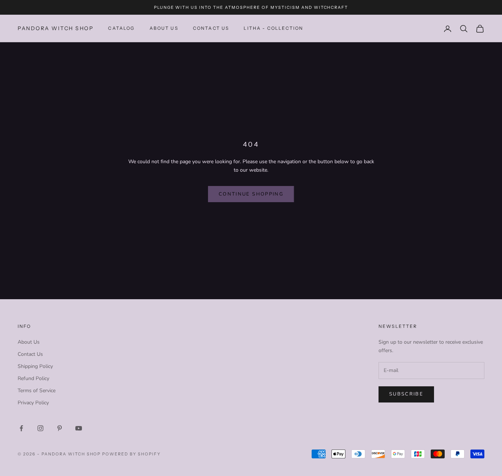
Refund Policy (33, 378)
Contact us (211, 28)
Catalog (121, 28)
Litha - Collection (273, 28)
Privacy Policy (33, 402)
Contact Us (30, 354)
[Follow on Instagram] (40, 428)
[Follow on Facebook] (21, 428)
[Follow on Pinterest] (59, 428)
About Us (164, 28)
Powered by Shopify (131, 454)
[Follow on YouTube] (78, 428)
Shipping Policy (35, 366)
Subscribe (406, 394)
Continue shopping (251, 194)
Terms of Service (36, 390)
